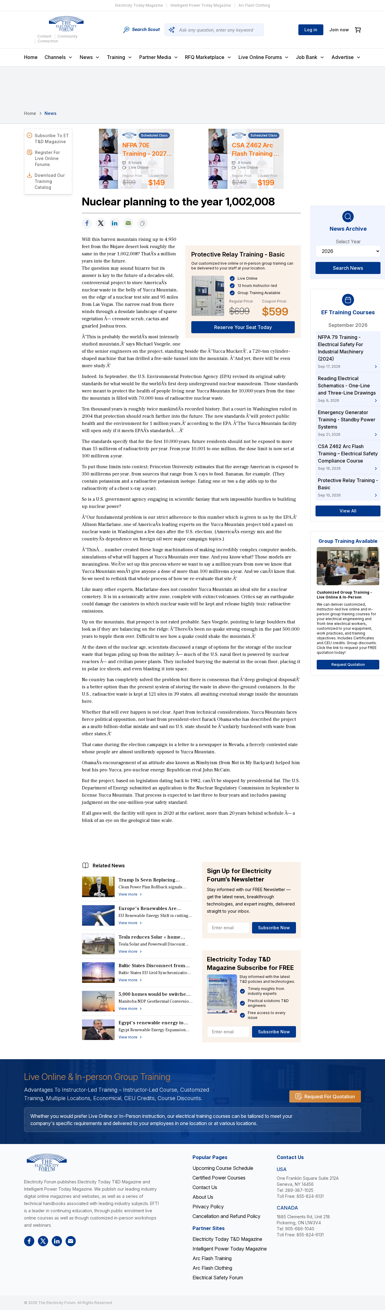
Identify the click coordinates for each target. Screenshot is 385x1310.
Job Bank (306, 57)
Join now (339, 29)
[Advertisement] (191, 841)
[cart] (358, 30)
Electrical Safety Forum (217, 1278)
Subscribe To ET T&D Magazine (52, 138)
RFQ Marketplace (204, 57)
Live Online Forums (260, 57)
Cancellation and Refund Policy (226, 1216)
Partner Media (155, 57)
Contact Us (204, 1187)
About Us (202, 1197)
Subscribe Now (274, 927)
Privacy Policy (208, 1207)
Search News (348, 268)
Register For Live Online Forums (47, 158)
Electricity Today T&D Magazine (227, 1239)
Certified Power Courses (218, 1178)
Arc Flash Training (212, 1258)
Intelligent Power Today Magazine (201, 5)
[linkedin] (114, 223)
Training (116, 57)
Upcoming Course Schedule (222, 1168)
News (86, 57)
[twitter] (101, 223)
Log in (310, 29)
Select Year (348, 241)
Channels (55, 57)
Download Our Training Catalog (50, 181)
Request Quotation (348, 664)
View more (128, 894)
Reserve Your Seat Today (243, 327)
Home (31, 57)
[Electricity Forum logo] (66, 24)
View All (348, 510)
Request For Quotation (329, 1096)
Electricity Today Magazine (139, 5)
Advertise (342, 57)
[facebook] (87, 223)
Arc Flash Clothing (254, 5)
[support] (128, 223)
